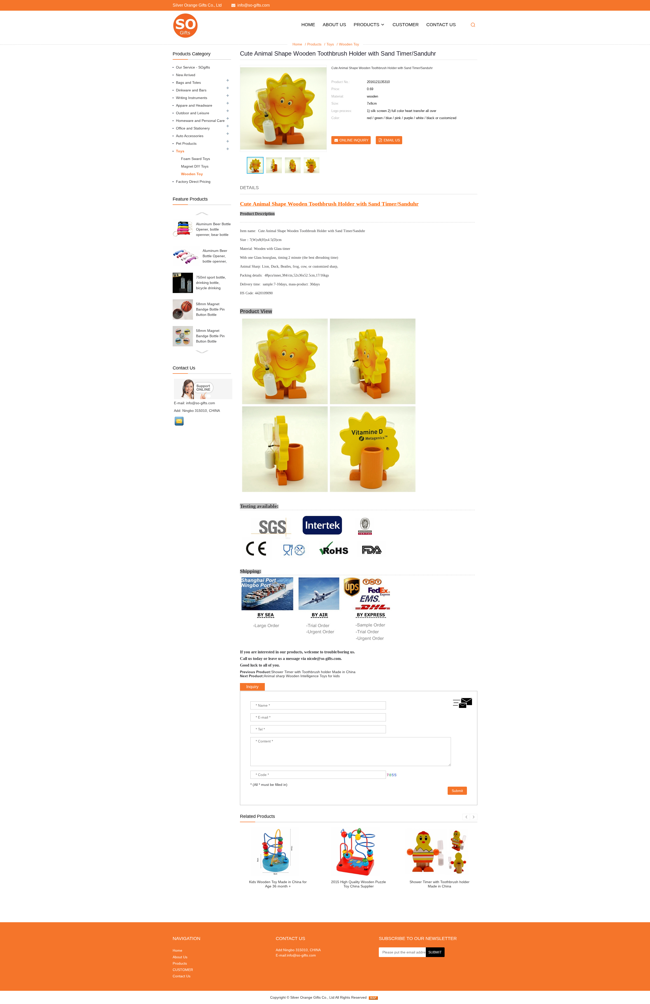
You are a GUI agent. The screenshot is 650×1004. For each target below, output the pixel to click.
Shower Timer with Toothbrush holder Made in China (313, 672)
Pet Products (186, 143)
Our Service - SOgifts (193, 67)
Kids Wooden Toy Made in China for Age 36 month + (278, 884)
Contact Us (441, 24)
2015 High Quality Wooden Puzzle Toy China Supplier (358, 884)
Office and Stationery (193, 128)
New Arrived (185, 75)
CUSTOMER (406, 24)
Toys (330, 44)
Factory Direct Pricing (193, 182)
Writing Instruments (191, 98)
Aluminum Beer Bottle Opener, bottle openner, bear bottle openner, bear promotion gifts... (213, 234)
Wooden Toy (349, 44)
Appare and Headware (194, 105)
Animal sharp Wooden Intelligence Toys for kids (302, 676)
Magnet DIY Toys (194, 166)
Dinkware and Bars (191, 90)
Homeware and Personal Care (200, 121)
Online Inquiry (353, 140)
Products (366, 24)
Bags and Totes (188, 82)
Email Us (392, 140)
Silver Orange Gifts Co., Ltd (312, 997)
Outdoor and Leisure (192, 113)
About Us (334, 24)
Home (308, 24)
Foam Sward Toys (195, 159)
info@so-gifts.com (253, 5)
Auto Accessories (189, 136)
